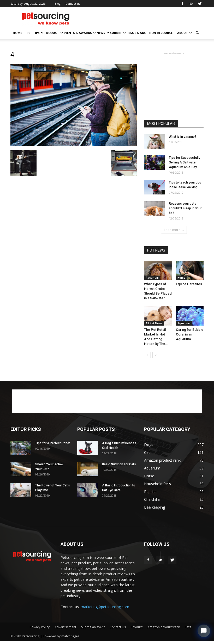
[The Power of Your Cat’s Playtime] (20, 490)
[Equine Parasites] (190, 270)
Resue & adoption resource (150, 33)
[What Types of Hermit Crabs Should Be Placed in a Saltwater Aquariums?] (158, 270)
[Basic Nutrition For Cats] (87, 469)
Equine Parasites (189, 284)
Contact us (73, 3)
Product (51, 33)
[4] (73, 145)
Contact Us (118, 627)
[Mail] (191, 3)
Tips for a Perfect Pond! (52, 443)
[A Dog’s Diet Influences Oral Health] (87, 448)
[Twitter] (200, 3)
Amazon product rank (163, 627)
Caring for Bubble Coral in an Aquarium (189, 334)
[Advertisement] (142, 19)
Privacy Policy (40, 627)
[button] (197, 32)
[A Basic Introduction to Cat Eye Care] (87, 490)
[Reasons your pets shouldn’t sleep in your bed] (154, 208)
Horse (181, 277)
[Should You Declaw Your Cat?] (20, 469)
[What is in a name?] (154, 141)
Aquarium (152, 277)
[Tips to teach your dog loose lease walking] (154, 187)
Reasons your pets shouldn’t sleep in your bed (185, 208)
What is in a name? (182, 136)
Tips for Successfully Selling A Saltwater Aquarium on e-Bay (184, 162)
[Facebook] (182, 3)
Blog (58, 3)
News (101, 33)
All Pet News (154, 323)
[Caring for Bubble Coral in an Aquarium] (190, 315)
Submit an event (93, 627)
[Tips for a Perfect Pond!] (20, 448)
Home (17, 33)
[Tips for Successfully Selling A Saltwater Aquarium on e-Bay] (154, 162)
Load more (172, 230)
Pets (188, 627)
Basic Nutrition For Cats (119, 464)
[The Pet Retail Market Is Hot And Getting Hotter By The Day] (158, 315)
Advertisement (65, 627)
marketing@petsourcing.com (105, 606)
